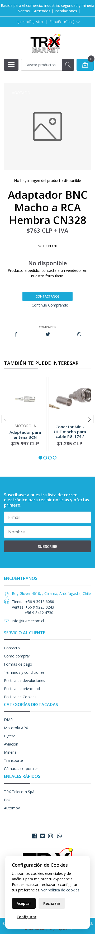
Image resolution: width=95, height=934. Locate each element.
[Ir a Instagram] (50, 836)
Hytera (9, 735)
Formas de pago (18, 664)
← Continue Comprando (47, 305)
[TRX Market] (45, 43)
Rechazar (51, 903)
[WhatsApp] (59, 836)
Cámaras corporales (21, 768)
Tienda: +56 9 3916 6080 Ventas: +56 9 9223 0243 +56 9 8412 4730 (33, 607)
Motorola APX (16, 727)
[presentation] (5, 419)
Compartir (47, 327)
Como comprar (17, 656)
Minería (10, 752)
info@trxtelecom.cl (28, 620)
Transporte (13, 760)
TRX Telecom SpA (19, 791)
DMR (8, 719)
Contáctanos (48, 296)
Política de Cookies (20, 696)
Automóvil (12, 807)
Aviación (11, 744)
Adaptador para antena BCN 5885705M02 (25, 437)
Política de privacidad (22, 688)
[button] (65, 22)
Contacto (12, 647)
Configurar (26, 916)
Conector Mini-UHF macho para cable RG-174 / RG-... (70, 434)
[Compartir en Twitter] (47, 334)
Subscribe (47, 546)
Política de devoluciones (24, 680)
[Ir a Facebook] (34, 836)
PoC (7, 799)
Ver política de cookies (60, 889)
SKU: (41, 246)
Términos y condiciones (24, 672)
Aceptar (24, 903)
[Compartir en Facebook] (16, 334)
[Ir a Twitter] (42, 836)
